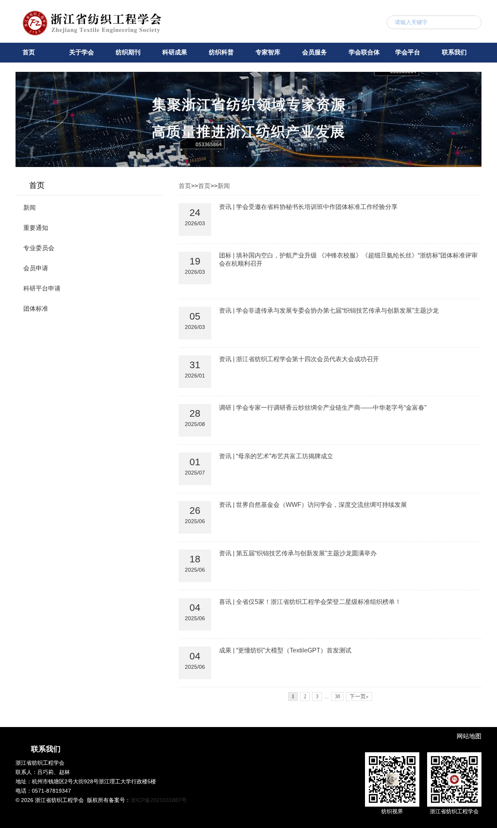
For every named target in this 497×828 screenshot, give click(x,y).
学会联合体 (364, 52)
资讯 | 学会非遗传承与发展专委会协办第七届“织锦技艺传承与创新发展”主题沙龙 (329, 310)
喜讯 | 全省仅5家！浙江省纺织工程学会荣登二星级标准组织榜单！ (310, 601)
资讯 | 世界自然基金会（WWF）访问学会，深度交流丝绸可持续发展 (313, 504)
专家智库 (267, 52)
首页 (29, 52)
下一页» (358, 696)
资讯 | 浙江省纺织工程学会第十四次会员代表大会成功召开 (299, 359)
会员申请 (35, 268)
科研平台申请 (42, 288)
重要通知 (35, 227)
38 (337, 696)
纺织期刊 (128, 52)
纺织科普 (221, 52)
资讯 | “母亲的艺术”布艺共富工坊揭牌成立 (276, 456)
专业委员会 (38, 248)
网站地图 (469, 736)
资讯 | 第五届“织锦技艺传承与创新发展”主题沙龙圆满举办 (298, 553)
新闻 (29, 207)
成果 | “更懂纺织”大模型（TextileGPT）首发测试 (285, 650)
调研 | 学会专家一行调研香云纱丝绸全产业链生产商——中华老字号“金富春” (322, 407)
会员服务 (314, 52)
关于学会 (81, 52)
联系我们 (454, 52)
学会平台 (407, 52)
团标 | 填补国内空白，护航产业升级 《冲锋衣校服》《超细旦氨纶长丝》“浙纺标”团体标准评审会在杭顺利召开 (348, 259)
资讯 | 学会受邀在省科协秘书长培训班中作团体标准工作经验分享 (308, 207)
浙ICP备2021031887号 (158, 800)
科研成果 (174, 52)
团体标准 (35, 308)
